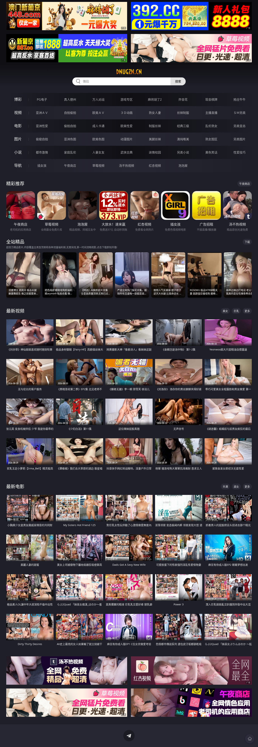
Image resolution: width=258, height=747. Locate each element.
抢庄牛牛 (239, 99)
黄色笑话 (211, 152)
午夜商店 (70, 166)
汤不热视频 (126, 166)
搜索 (178, 81)
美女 (225, 311)
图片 (18, 139)
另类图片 (239, 139)
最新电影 (15, 486)
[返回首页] (249, 738)
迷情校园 (155, 152)
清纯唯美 (183, 139)
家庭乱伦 (70, 152)
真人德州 (70, 99)
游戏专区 (127, 99)
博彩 (18, 99)
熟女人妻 (155, 113)
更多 (247, 311)
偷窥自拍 (42, 139)
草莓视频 (98, 166)
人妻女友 (98, 152)
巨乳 (236, 311)
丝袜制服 (183, 113)
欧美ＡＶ (98, 113)
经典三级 (183, 126)
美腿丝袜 (155, 139)
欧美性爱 (127, 126)
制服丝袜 (155, 126)
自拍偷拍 (70, 113)
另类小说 (183, 152)
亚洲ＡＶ (42, 113)
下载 (247, 242)
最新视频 (15, 311)
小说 (18, 152)
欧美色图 (98, 139)
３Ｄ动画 (127, 113)
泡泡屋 (183, 166)
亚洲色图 (70, 139)
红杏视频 (155, 166)
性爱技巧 (239, 152)
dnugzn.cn (129, 72)
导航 (18, 165)
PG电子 (42, 99)
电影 (18, 125)
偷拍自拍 (70, 126)
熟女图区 (211, 139)
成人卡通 (98, 126)
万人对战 (98, 99)
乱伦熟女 (211, 126)
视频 (18, 112)
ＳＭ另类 (239, 113)
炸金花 (183, 99)
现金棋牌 (211, 99)
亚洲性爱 (42, 126)
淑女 (236, 486)
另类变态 (239, 126)
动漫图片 (127, 139)
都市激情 (42, 152)
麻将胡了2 (155, 99)
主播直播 (211, 113)
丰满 (225, 486)
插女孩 (41, 166)
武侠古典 (127, 152)
